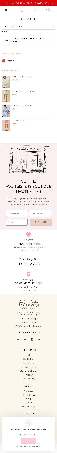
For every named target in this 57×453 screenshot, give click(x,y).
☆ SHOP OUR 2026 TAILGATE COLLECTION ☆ (28, 3)
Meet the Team (28, 395)
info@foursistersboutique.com (32, 247)
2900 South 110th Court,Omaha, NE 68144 (28, 313)
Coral (6, 31)
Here (37, 243)
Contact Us (28, 359)
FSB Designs (28, 363)
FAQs (28, 355)
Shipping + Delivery (29, 367)
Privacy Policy (28, 379)
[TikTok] (38, 339)
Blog (28, 399)
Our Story (28, 391)
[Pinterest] (32, 339)
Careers (28, 403)
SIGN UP (41, 222)
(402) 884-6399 (31, 250)
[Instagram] (18, 339)
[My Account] (36, 10)
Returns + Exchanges (28, 371)
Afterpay (29, 375)
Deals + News (28, 407)
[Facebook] (25, 339)
